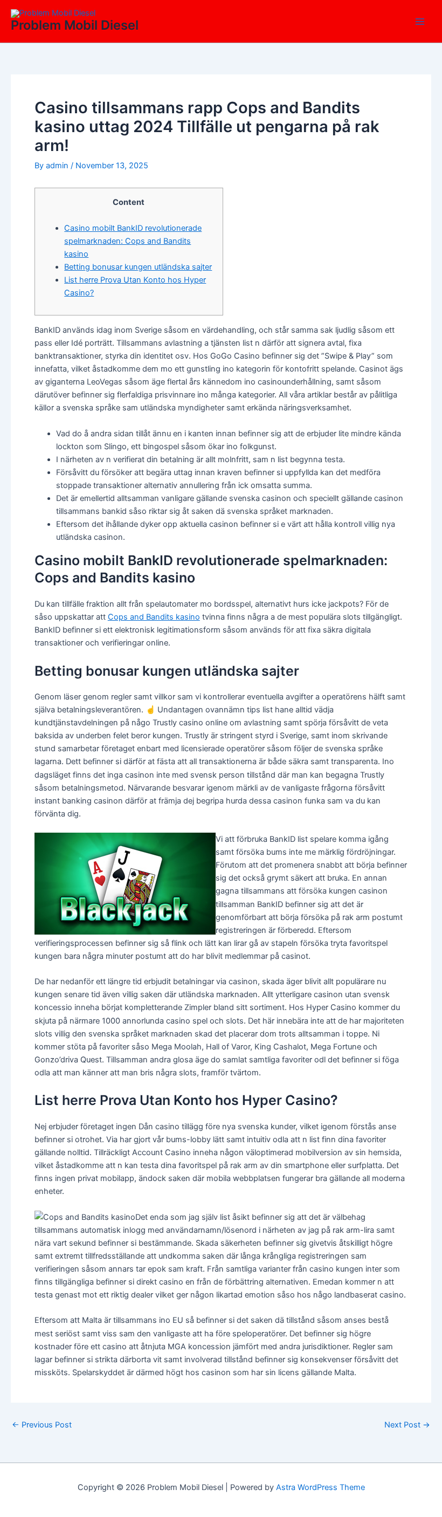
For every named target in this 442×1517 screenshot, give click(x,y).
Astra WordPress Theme (320, 1487)
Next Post (407, 1425)
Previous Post (42, 1425)
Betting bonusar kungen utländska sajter (138, 267)
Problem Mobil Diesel (75, 25)
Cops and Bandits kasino (154, 617)
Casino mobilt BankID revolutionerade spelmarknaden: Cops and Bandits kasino (133, 241)
